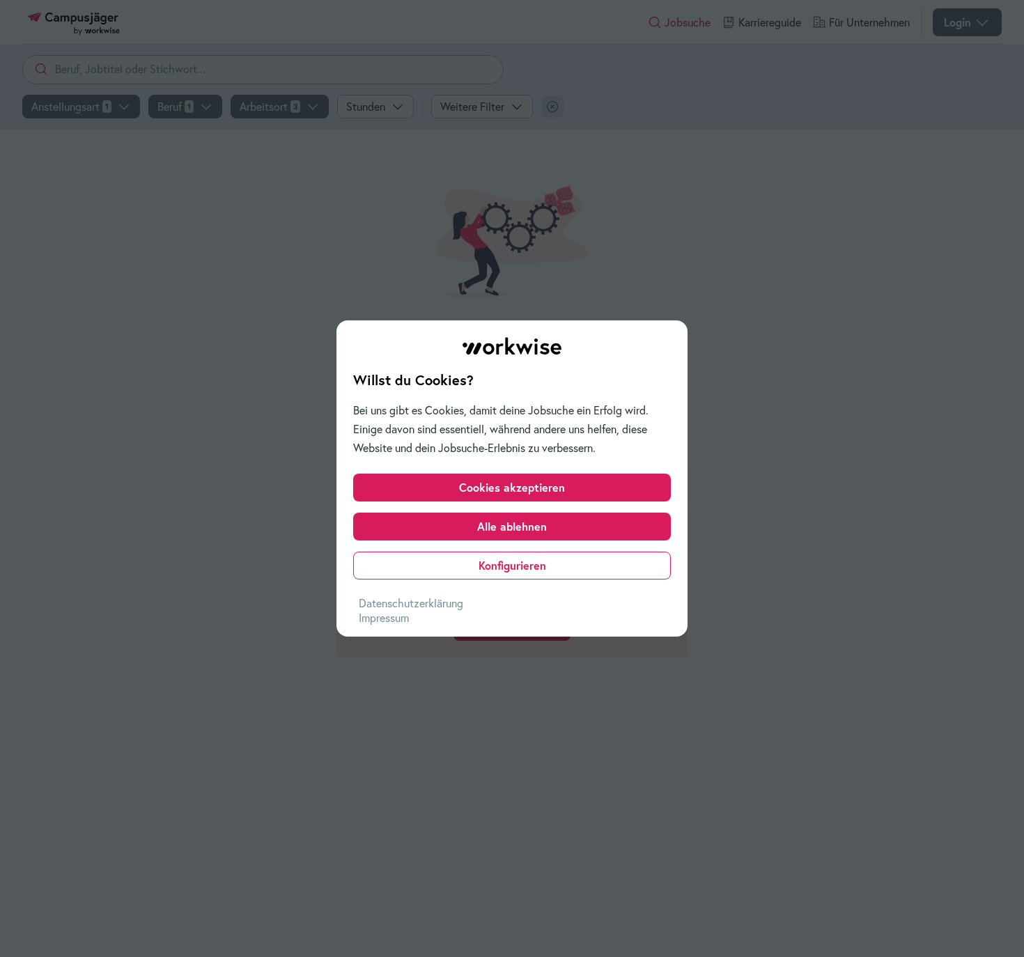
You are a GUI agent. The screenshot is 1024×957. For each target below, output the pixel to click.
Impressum (384, 618)
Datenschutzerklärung (411, 603)
